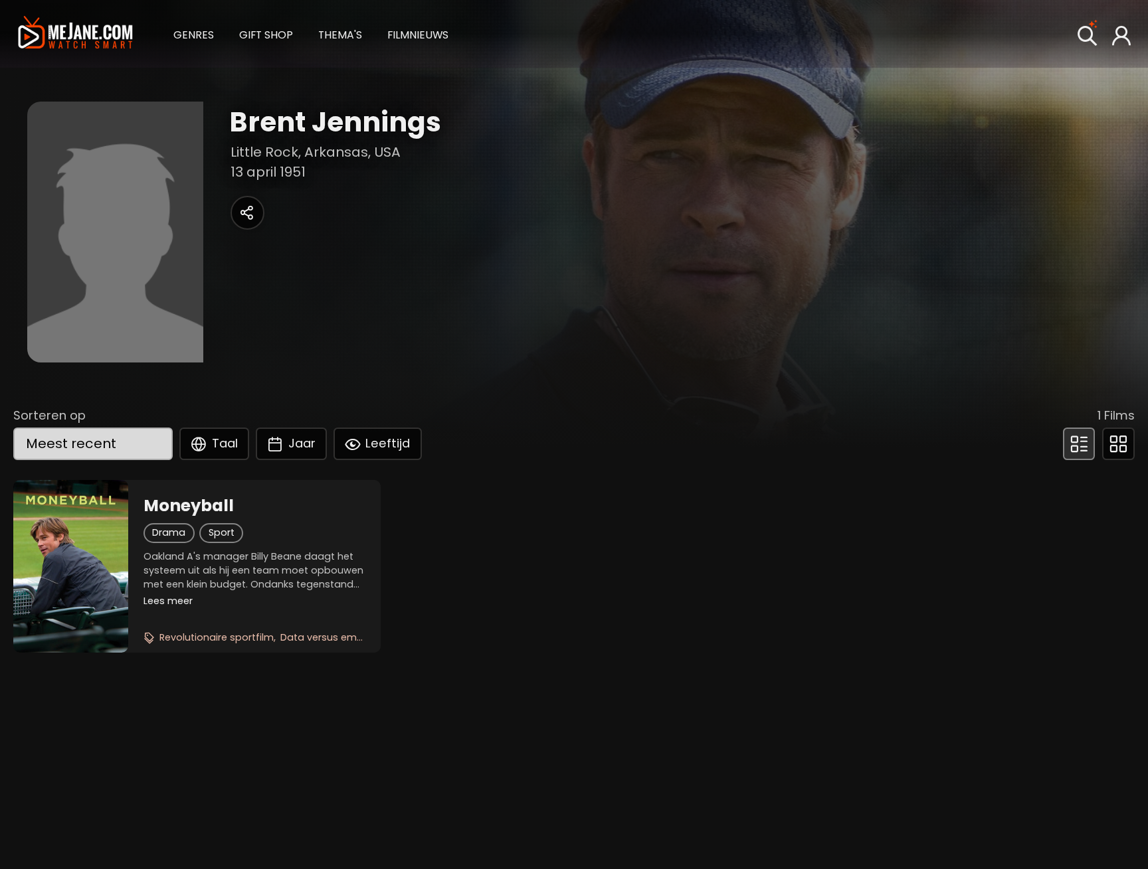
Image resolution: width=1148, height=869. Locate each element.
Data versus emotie (327, 637)
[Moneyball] (70, 566)
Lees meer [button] (168, 600)
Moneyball (189, 505)
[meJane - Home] (75, 34)
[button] (193, 33)
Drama (168, 532)
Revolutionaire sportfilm (216, 637)
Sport (222, 532)
